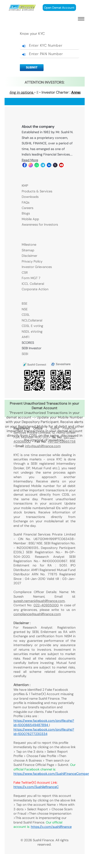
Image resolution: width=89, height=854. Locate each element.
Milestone (29, 244)
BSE (24, 303)
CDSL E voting (32, 326)
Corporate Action (35, 289)
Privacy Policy (32, 261)
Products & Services (37, 191)
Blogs (26, 213)
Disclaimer (29, 256)
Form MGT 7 (31, 278)
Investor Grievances (37, 267)
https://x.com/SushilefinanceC (36, 787)
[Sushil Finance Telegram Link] (42, 166)
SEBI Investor (31, 348)
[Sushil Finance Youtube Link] (61, 166)
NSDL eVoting (32, 331)
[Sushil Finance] (22, 9)
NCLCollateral (32, 320)
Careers (27, 208)
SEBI (25, 354)
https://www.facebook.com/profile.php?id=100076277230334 (43, 731)
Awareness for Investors (40, 224)
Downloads (30, 197)
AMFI (25, 337)
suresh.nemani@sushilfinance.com (39, 601)
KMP (25, 186)
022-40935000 (46, 605)
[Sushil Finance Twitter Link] (55, 166)
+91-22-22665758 (62, 441)
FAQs (25, 202)
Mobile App (30, 219)
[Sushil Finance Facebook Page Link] (24, 166)
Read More (30, 160)
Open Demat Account (59, 8)
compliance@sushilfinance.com (37, 614)
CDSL (26, 315)
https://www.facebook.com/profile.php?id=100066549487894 (43, 723)
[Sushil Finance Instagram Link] (30, 166)
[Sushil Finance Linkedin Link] (48, 166)
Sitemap (28, 250)
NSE (25, 309)
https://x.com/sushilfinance (51, 827)
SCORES (28, 343)
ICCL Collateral (33, 284)
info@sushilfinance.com (43, 446)
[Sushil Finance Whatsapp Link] (36, 166)
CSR (25, 272)
